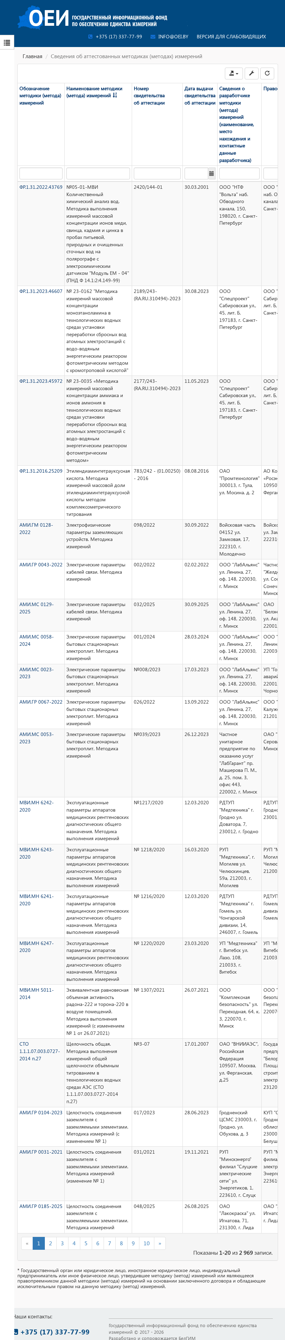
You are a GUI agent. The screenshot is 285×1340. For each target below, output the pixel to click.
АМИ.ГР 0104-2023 (41, 1112)
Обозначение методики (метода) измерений (40, 95)
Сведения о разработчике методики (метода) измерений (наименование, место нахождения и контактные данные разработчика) (236, 124)
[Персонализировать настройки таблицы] (252, 73)
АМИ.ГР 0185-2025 (41, 1206)
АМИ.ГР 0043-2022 (41, 564)
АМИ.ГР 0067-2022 (41, 701)
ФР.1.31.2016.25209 (41, 470)
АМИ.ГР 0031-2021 (41, 1151)
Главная (32, 56)
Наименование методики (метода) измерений (94, 92)
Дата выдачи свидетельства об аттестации (200, 95)
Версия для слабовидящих (231, 36)
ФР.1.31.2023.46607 (41, 291)
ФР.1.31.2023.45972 (41, 381)
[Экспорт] (234, 73)
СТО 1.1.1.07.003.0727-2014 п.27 (39, 1050)
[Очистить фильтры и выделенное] (267, 73)
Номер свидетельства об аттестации (149, 95)
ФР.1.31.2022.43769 (41, 187)
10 (147, 1243)
